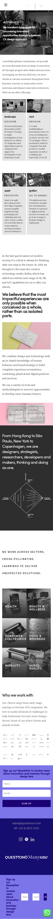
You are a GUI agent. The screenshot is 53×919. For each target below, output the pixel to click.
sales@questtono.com (26, 823)
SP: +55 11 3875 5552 (26, 828)
